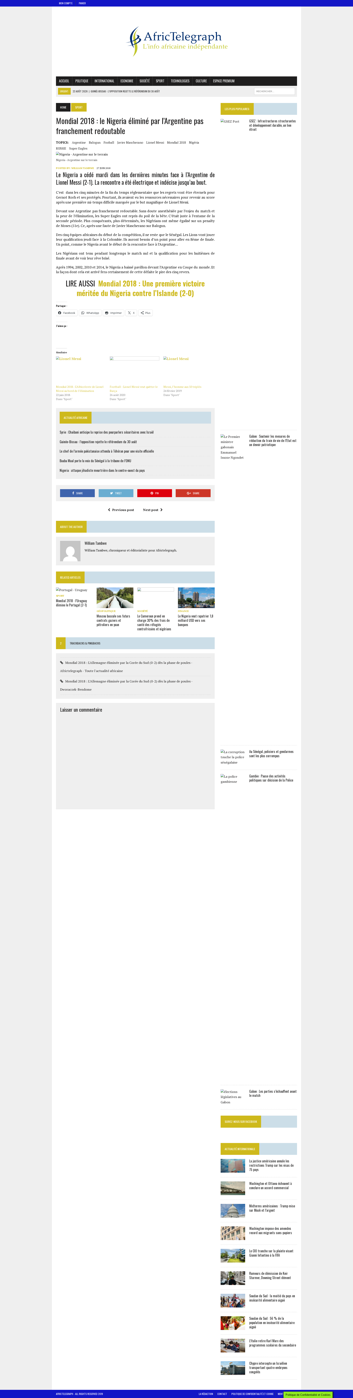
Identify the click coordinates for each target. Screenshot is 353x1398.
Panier (82, 3)
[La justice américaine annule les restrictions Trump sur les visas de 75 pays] (233, 1170)
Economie (127, 80)
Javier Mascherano (130, 142)
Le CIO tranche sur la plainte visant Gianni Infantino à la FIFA (271, 1253)
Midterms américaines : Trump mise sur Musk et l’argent (272, 1208)
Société (145, 80)
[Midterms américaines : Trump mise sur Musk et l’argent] (233, 1215)
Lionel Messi (155, 142)
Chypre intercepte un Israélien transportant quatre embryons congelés (268, 1367)
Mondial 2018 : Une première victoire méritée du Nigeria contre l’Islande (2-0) (141, 288)
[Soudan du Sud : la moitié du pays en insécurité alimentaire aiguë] (233, 1305)
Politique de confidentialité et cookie (252, 1394)
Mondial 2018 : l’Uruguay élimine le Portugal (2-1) (71, 602)
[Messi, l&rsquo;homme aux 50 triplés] (188, 370)
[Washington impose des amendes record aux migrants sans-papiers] (233, 1237)
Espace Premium (224, 80)
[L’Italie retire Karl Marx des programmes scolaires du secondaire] (233, 1350)
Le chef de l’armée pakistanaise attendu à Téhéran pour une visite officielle (107, 451)
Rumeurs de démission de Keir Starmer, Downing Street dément (270, 1275)
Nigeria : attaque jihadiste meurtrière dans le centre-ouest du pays (102, 470)
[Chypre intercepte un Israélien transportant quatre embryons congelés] (233, 1372)
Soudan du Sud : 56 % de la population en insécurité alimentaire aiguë (272, 1322)
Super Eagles (78, 148)
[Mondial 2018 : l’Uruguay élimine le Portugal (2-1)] (71, 590)
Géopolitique (106, 611)
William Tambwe (82, 168)
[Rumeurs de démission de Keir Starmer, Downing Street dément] (233, 1282)
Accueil (64, 80)
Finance (183, 611)
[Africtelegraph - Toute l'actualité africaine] (176, 41)
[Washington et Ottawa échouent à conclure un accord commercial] (233, 1192)
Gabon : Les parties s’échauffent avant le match (273, 1093)
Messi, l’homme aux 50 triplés (182, 387)
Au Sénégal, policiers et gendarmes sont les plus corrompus (271, 753)
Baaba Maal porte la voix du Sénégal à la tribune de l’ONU (95, 460)
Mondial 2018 (176, 142)
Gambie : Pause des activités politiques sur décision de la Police (271, 778)
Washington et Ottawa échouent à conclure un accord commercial (270, 1185)
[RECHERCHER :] (274, 90)
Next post (150, 510)
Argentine (79, 142)
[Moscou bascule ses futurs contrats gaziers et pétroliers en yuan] (115, 605)
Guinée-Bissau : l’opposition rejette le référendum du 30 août (98, 441)
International (104, 80)
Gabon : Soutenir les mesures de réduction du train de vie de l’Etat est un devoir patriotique (272, 440)
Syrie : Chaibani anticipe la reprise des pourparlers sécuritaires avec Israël (107, 432)
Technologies (180, 80)
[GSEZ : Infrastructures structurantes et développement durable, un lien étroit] (233, 422)
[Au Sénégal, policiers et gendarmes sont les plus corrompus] (233, 762)
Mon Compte (66, 3)
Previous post (123, 510)
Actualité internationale (240, 1149)
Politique (81, 80)
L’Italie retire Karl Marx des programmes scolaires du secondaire (272, 1343)
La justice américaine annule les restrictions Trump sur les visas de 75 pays (271, 1165)
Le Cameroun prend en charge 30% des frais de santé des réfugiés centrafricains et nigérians (154, 622)
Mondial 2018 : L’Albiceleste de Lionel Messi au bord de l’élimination (80, 389)
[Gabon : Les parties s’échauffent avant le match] (233, 1102)
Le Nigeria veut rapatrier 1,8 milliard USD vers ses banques (195, 620)
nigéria (194, 142)
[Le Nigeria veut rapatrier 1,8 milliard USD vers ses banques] (196, 605)
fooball (109, 142)
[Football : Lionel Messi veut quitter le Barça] (134, 370)
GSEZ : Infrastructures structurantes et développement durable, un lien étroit (272, 125)
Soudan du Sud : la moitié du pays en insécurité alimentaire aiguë (272, 1298)
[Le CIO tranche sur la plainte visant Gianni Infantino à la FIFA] (233, 1260)
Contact (222, 1394)
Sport (160, 80)
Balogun (95, 142)
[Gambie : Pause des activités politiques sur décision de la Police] (233, 1077)
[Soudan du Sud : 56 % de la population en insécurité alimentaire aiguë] (233, 1327)
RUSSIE (61, 148)
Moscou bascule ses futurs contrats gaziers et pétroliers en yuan (113, 620)
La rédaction (206, 1394)
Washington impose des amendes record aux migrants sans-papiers (270, 1230)
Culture (201, 80)
